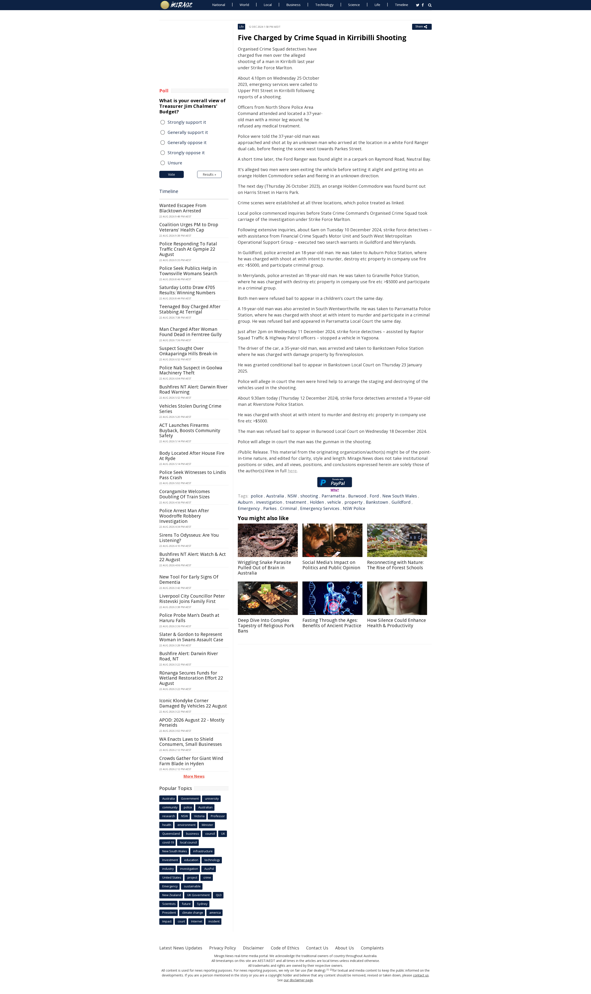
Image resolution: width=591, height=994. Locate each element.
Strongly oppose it (186, 152)
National (218, 4)
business (192, 833)
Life (377, 4)
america (215, 912)
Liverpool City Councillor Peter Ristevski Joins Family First (192, 598)
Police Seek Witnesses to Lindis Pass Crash (192, 475)
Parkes (270, 508)
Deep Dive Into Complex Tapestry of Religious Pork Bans (266, 625)
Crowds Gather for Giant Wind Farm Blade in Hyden (191, 761)
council (210, 833)
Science (354, 4)
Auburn (245, 502)
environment (187, 825)
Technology (324, 4)
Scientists (169, 904)
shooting (309, 496)
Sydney (202, 904)
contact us (421, 975)
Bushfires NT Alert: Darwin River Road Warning (193, 389)
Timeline (401, 4)
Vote (171, 174)
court (181, 921)
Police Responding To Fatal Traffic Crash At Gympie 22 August (188, 249)
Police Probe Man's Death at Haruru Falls (189, 618)
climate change (192, 912)
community (170, 807)
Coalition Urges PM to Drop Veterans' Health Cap (188, 227)
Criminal (288, 508)
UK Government (198, 895)
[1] (327, 969)
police (257, 496)
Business (293, 4)
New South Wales (399, 496)
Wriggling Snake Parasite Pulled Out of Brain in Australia (264, 567)
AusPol (209, 869)
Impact (167, 921)
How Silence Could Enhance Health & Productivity (396, 623)
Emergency (249, 508)
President (169, 912)
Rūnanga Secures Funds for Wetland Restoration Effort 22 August (191, 678)
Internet (196, 921)
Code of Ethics (285, 948)
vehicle (334, 502)
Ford (374, 496)
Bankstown (377, 502)
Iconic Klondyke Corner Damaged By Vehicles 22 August (193, 703)
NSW (292, 496)
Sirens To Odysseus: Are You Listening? (189, 537)
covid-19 (168, 842)
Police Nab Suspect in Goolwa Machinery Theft (190, 370)
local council (188, 842)
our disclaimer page (298, 980)
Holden (317, 502)
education (191, 860)
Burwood (357, 496)
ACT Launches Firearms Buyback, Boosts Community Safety (189, 430)
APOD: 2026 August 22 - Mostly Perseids (191, 722)
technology (212, 860)
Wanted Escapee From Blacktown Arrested (182, 208)
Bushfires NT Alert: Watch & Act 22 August (192, 557)
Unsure (175, 163)
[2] (331, 969)
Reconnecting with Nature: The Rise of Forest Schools (395, 565)
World (244, 4)
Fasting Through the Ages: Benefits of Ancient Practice (331, 623)
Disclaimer (253, 948)
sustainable (192, 886)
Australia (275, 496)
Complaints (372, 948)
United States (171, 877)
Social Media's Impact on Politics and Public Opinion (331, 565)
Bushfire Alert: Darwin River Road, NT (188, 656)
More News (194, 776)
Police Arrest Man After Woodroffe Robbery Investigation (184, 516)
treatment (296, 502)
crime (207, 877)
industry (168, 869)
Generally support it (188, 132)
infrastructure (203, 851)
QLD (219, 895)
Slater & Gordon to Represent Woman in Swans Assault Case (191, 637)
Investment (170, 860)
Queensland (171, 833)
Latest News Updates (180, 948)
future (186, 904)
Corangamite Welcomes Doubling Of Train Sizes (184, 494)
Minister (207, 825)
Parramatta (333, 496)
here (292, 470)
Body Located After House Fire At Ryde (191, 455)
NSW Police (354, 508)
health (166, 825)
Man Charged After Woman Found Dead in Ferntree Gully (190, 331)
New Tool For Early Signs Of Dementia (188, 579)
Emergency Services (319, 508)
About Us (344, 948)
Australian (205, 807)
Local (268, 4)
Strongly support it (187, 122)
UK (223, 833)
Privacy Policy (222, 948)
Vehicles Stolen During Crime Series (190, 408)
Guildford (401, 502)
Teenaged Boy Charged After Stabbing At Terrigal (189, 309)
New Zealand (171, 895)
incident (214, 921)
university (212, 798)
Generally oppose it (187, 142)
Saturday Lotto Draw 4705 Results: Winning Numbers (187, 290)
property (353, 502)
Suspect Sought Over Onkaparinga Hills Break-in (188, 351)
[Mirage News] (178, 5)
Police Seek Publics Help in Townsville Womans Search (188, 271)
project (192, 877)
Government (190, 798)
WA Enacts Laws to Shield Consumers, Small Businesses (190, 741)
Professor (218, 816)
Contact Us (317, 948)
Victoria (199, 816)
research (168, 816)
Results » (209, 174)
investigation (269, 502)
